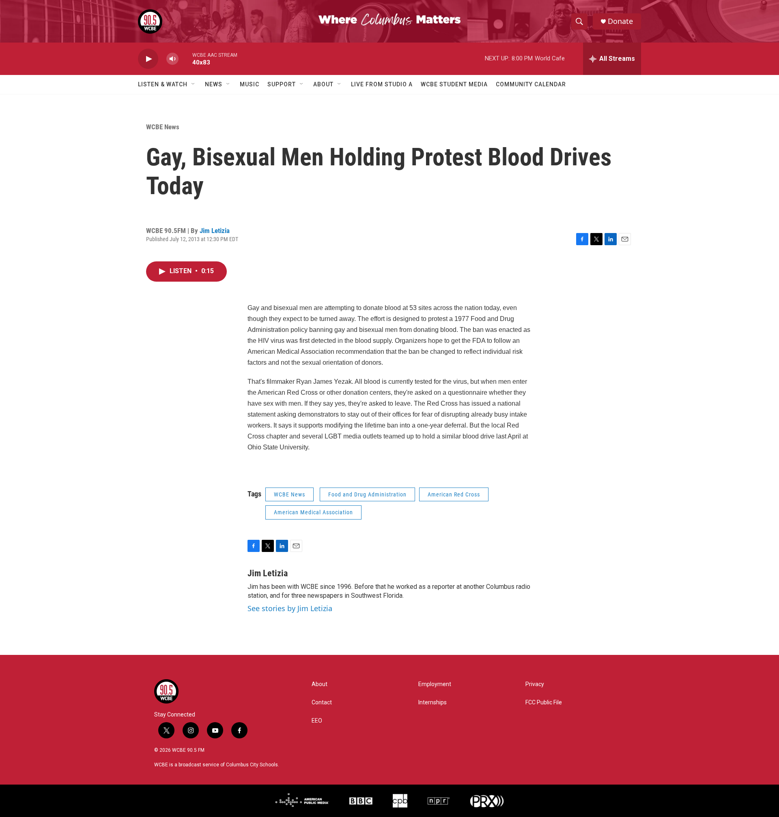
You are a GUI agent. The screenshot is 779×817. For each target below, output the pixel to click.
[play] (148, 59)
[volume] (172, 59)
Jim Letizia (215, 231)
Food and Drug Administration (367, 494)
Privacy (534, 684)
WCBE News (162, 127)
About (323, 84)
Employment (434, 684)
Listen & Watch (162, 84)
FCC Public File (543, 702)
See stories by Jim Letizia (289, 608)
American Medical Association (313, 512)
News (213, 84)
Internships (432, 702)
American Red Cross (454, 494)
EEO (317, 721)
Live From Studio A (382, 84)
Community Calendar (531, 84)
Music (249, 84)
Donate (620, 21)
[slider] (185, 58)
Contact (322, 702)
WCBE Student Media (454, 84)
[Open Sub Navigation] (193, 84)
